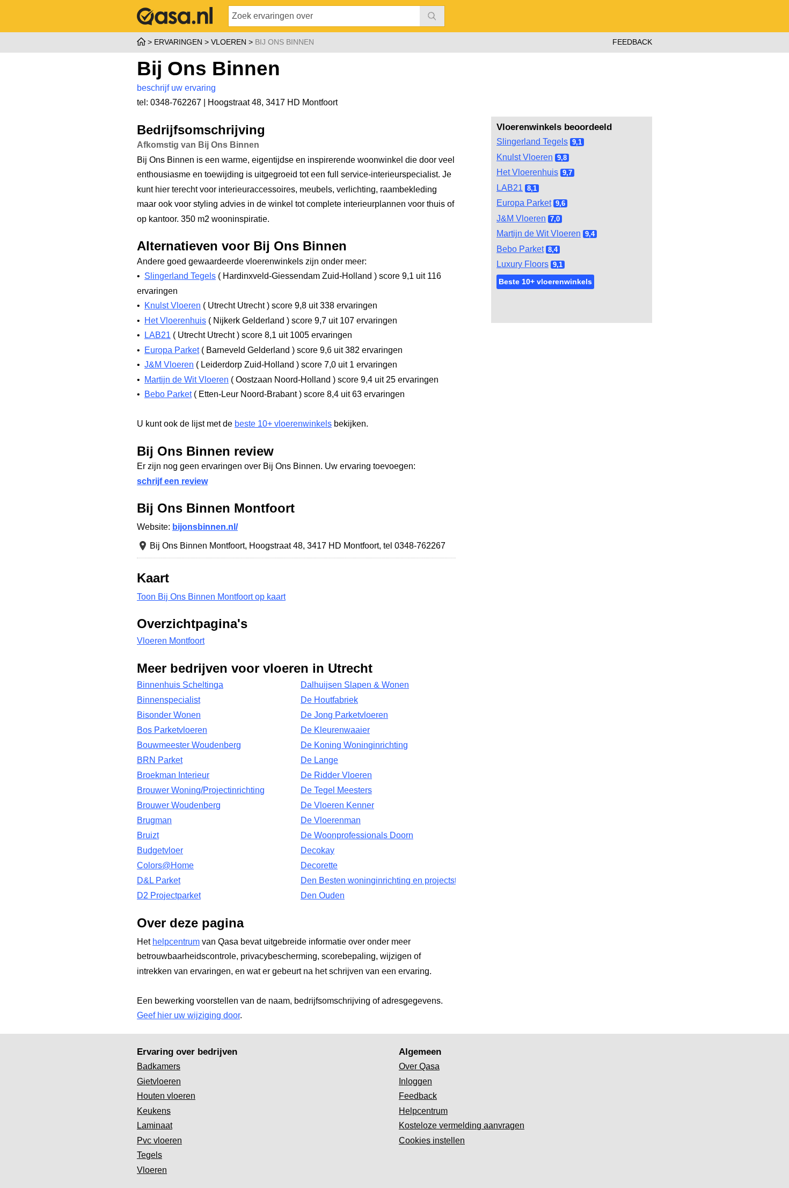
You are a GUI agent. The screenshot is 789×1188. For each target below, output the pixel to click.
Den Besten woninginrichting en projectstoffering (378, 880)
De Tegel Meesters (336, 790)
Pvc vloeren (159, 1140)
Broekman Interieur (173, 775)
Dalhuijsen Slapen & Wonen (355, 684)
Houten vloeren (166, 1095)
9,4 (590, 234)
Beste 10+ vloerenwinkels (545, 281)
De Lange (319, 760)
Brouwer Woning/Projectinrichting (201, 790)
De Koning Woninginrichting (354, 745)
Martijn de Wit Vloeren (538, 233)
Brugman (154, 820)
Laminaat (154, 1125)
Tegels (149, 1155)
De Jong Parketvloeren (344, 714)
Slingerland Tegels (532, 141)
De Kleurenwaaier (335, 730)
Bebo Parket (520, 249)
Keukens (154, 1110)
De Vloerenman (331, 820)
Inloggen (415, 1081)
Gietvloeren (159, 1081)
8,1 (532, 188)
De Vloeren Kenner (337, 805)
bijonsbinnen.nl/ (205, 526)
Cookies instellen (432, 1140)
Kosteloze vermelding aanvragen (461, 1125)
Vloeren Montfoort (170, 640)
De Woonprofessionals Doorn (357, 835)
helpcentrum (176, 941)
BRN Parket (159, 760)
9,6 (560, 203)
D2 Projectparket (169, 895)
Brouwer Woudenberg (179, 805)
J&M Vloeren (521, 218)
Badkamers (158, 1066)
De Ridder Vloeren (336, 775)
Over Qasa (419, 1066)
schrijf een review (172, 481)
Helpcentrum (423, 1110)
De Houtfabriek (329, 699)
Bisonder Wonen (169, 714)
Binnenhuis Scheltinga (180, 684)
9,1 (577, 142)
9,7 (567, 173)
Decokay (317, 850)
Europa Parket (523, 202)
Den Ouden (323, 895)
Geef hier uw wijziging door (188, 1015)
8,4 (553, 250)
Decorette (319, 865)
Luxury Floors (522, 264)
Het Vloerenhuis (527, 172)
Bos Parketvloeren (172, 730)
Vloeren (152, 1170)
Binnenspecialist (168, 699)
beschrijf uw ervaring (176, 87)
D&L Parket (158, 880)
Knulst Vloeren (524, 157)
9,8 (562, 158)
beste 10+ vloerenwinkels (283, 423)
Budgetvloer (160, 850)
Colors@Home (165, 865)
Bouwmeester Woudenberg (189, 745)
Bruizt (148, 835)
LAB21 (509, 187)
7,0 (555, 219)
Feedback (632, 42)
